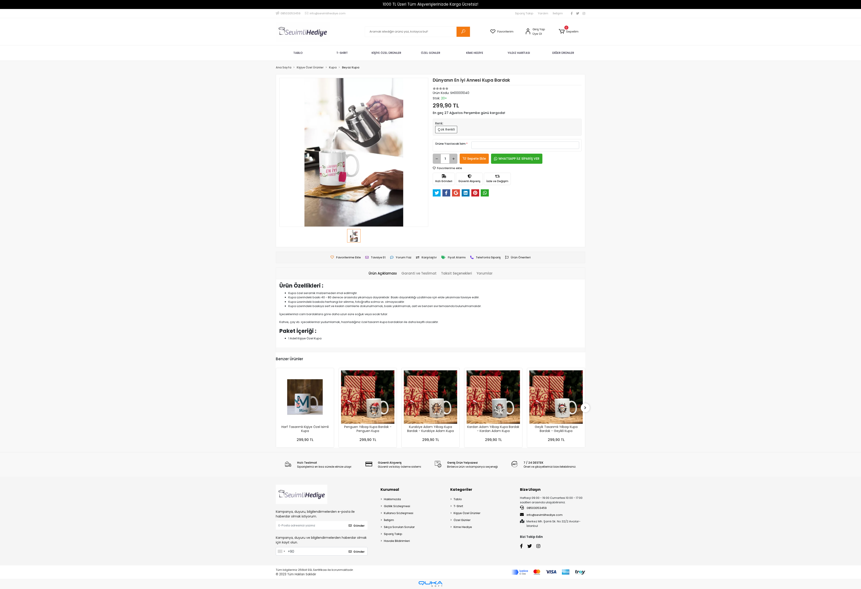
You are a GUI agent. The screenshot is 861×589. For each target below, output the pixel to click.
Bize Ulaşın (530, 489)
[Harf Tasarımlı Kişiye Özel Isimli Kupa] (305, 397)
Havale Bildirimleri (397, 541)
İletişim (558, 13)
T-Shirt (458, 506)
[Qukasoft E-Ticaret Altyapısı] (430, 584)
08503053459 (536, 508)
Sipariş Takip (524, 13)
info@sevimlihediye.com (545, 515)
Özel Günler (462, 520)
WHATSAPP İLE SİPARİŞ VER (518, 158)
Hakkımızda (392, 499)
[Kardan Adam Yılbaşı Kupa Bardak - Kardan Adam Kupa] (493, 397)
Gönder (359, 526)
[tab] (383, 273)
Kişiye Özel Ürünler (467, 513)
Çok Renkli (446, 129)
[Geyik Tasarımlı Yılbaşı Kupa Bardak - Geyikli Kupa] (556, 397)
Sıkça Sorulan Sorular (399, 527)
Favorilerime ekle (449, 168)
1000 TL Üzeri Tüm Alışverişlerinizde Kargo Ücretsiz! (430, 4)
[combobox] (281, 551)
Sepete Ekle (476, 158)
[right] (585, 408)
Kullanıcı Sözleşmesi (398, 513)
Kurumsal (389, 489)
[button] (568, 31)
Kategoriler (461, 489)
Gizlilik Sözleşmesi (397, 506)
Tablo (458, 499)
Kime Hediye (463, 527)
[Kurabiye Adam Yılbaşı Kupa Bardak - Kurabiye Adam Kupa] (430, 397)
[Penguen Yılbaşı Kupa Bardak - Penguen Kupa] (367, 397)
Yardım (543, 13)
